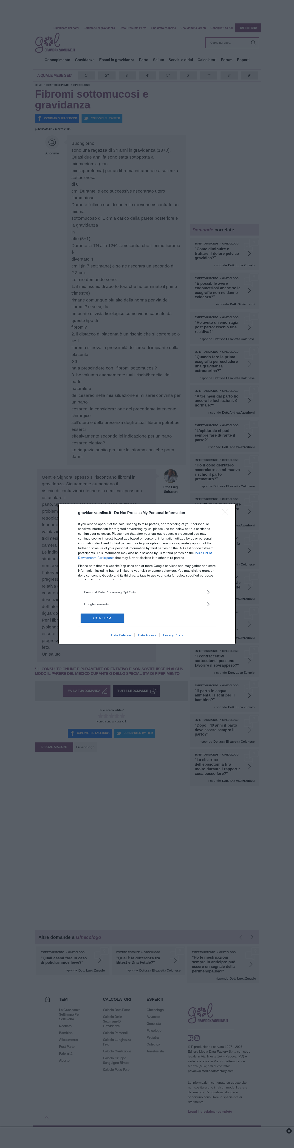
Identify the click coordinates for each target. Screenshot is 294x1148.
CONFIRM (102, 618)
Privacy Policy (173, 635)
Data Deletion (121, 635)
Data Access (147, 635)
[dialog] (147, 574)
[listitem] (147, 592)
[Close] (226, 513)
